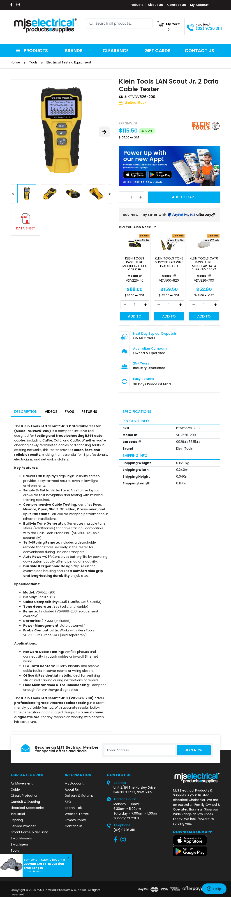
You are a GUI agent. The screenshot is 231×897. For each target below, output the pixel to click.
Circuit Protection (24, 795)
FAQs (69, 411)
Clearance (116, 50)
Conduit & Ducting (25, 801)
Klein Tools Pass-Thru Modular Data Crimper (134, 263)
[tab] (26, 412)
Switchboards (21, 838)
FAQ (68, 801)
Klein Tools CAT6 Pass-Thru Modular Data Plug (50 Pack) (204, 263)
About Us (155, 4)
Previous (13, 193)
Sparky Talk (73, 808)
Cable (15, 789)
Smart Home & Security (29, 832)
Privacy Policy (75, 820)
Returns (89, 411)
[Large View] (61, 130)
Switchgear (19, 844)
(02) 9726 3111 (209, 28)
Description (25, 411)
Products (136, 4)
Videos (51, 411)
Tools (15, 850)
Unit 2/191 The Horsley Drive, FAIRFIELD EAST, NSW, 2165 (134, 789)
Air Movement (22, 783)
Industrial (18, 814)
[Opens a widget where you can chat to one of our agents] (214, 889)
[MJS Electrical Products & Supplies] (45, 25)
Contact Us (176, 4)
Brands (74, 50)
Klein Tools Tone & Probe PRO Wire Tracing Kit (169, 262)
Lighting (17, 820)
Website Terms (77, 814)
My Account (200, 4)
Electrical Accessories (27, 808)
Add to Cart (184, 197)
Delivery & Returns (79, 795)
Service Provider (23, 826)
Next (110, 193)
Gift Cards (157, 50)
